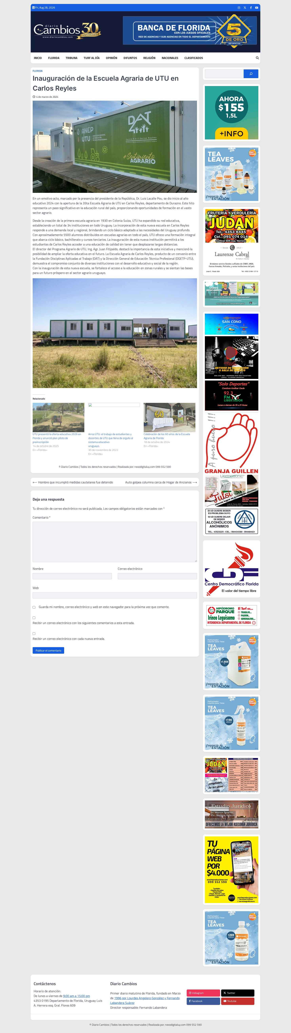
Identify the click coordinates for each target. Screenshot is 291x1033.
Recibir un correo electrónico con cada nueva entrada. (69, 638)
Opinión (111, 58)
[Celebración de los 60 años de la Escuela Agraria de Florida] (169, 417)
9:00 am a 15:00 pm (76, 995)
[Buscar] (251, 73)
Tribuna (71, 58)
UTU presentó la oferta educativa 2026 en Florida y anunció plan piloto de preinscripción (57, 438)
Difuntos (130, 58)
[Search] (257, 58)
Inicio (38, 58)
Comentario (41, 517)
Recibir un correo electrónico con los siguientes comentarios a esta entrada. (83, 622)
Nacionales (170, 58)
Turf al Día (92, 58)
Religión (149, 58)
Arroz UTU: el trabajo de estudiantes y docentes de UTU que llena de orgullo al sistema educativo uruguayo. (112, 440)
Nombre (38, 568)
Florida (53, 58)
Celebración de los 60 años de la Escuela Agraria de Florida (167, 436)
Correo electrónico (130, 568)
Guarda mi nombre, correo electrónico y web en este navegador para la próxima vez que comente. (104, 606)
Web (36, 587)
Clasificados (193, 58)
